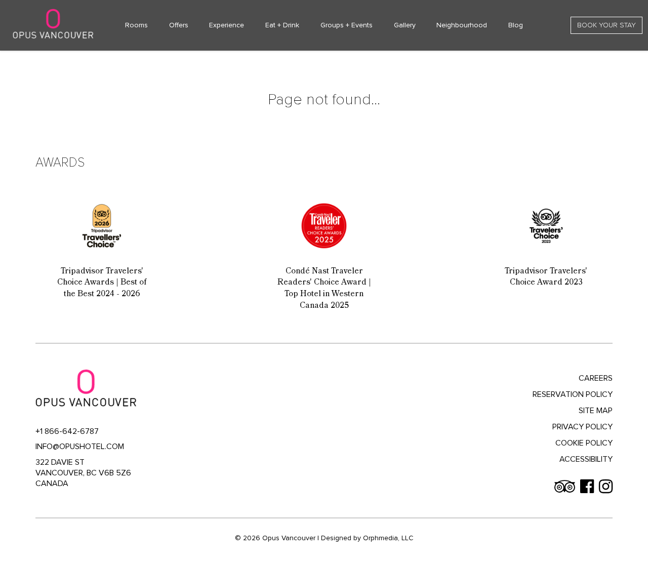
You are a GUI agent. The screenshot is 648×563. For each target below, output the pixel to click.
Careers (596, 378)
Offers (178, 25)
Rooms (136, 25)
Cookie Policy (584, 443)
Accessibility (586, 459)
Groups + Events (346, 25)
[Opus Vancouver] (53, 24)
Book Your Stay (606, 25)
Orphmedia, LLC (388, 538)
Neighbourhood (461, 25)
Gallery (405, 25)
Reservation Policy (573, 394)
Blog (515, 25)
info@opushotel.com (79, 446)
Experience (226, 25)
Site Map (596, 411)
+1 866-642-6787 (67, 431)
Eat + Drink (282, 25)
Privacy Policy (582, 427)
